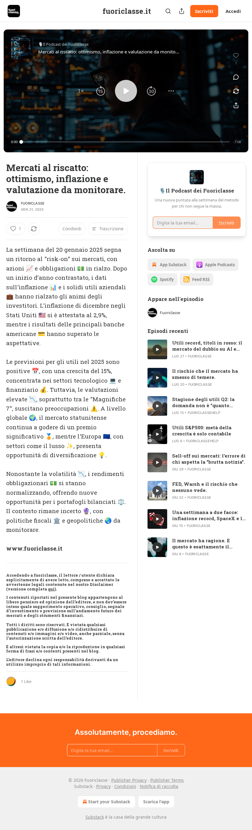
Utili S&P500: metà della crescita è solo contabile (201, 430)
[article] (196, 349)
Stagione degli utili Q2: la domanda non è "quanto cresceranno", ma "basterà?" (205, 402)
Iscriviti (204, 11)
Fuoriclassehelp (204, 413)
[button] (81, 91)
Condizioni (125, 786)
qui (51, 588)
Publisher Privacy (129, 780)
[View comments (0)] (236, 77)
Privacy (103, 786)
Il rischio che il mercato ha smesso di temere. (205, 374)
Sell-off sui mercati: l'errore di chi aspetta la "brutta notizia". (209, 459)
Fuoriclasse (33, 203)
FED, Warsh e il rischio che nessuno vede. (205, 487)
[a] (157, 349)
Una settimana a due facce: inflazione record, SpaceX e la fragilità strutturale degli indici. (208, 515)
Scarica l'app (156, 802)
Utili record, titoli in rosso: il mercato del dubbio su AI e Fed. (207, 346)
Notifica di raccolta (159, 786)
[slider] (125, 142)
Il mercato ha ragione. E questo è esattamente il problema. (201, 543)
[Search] (168, 11)
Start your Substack (109, 802)
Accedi (233, 11)
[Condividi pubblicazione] (181, 11)
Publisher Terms (167, 780)
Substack (94, 817)
